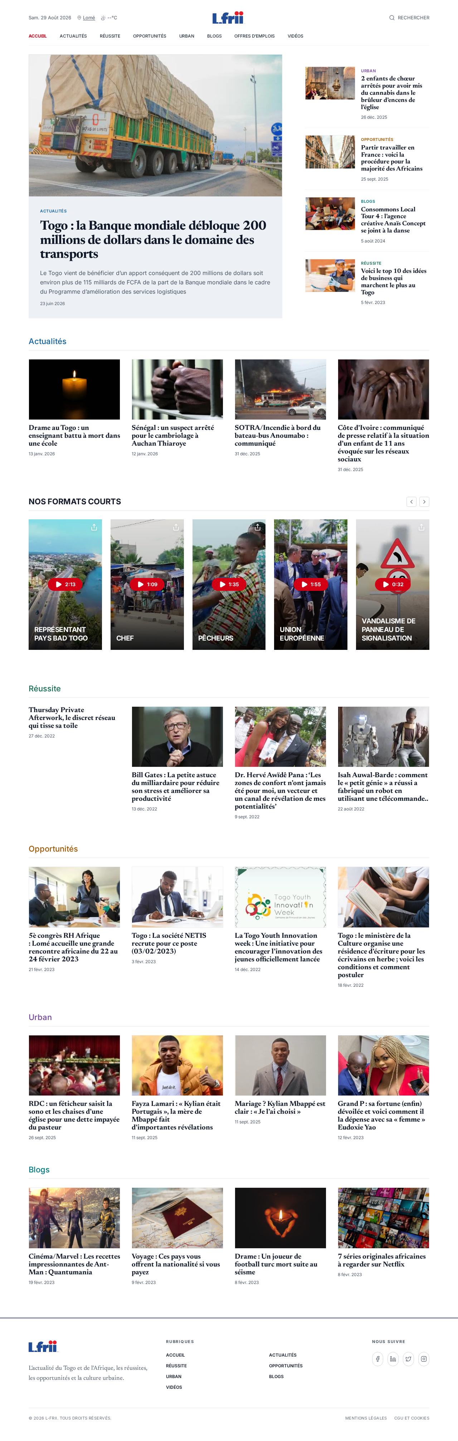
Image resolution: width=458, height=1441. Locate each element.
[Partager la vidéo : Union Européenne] (339, 527)
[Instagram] (423, 1359)
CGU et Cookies (411, 1418)
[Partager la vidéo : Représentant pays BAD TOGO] (94, 527)
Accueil (38, 36)
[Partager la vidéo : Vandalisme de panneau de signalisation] (421, 527)
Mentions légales (366, 1418)
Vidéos (295, 36)
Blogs (214, 36)
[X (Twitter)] (408, 1359)
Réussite (110, 36)
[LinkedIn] (393, 1359)
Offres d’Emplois (254, 36)
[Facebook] (377, 1359)
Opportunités (149, 36)
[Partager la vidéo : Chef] (176, 527)
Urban (186, 36)
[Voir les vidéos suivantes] (424, 502)
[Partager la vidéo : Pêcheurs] (257, 527)
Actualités (73, 36)
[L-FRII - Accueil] (229, 17)
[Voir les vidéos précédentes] (411, 502)
